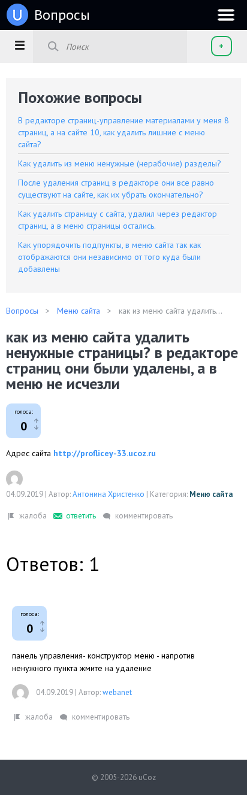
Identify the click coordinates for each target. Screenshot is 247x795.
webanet (117, 692)
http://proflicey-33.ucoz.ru (104, 453)
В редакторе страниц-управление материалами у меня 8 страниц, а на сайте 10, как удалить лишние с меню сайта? (123, 132)
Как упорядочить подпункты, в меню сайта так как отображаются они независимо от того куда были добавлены (109, 256)
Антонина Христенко (108, 494)
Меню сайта (211, 494)
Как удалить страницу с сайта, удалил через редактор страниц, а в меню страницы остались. (117, 219)
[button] (19, 45)
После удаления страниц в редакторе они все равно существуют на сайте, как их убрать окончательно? (116, 188)
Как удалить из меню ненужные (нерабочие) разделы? (119, 163)
